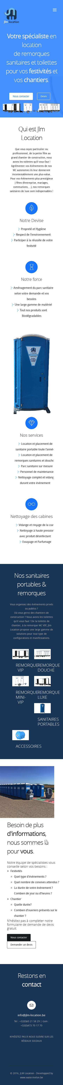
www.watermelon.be (31, 1077)
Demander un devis (21, 944)
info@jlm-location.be (31, 1015)
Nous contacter (21, 96)
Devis (44, 96)
